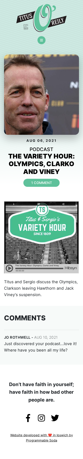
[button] (41, 40)
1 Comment (41, 183)
